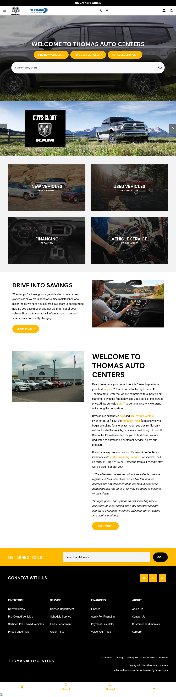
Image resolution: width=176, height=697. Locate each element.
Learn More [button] (24, 328)
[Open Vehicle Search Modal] (171, 10)
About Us (137, 609)
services (136, 457)
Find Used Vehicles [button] (87, 54)
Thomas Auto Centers (157, 665)
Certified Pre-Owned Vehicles (26, 624)
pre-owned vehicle (142, 416)
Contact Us (138, 616)
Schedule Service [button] (124, 54)
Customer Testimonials (146, 624)
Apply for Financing (103, 616)
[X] (153, 578)
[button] (3, 129)
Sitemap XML (133, 657)
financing (123, 457)
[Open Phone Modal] (101, 10)
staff (122, 403)
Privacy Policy (149, 657)
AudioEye (163, 657)
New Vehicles (16, 609)
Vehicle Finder (131, 420)
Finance (95, 609)
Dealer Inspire (161, 670)
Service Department (62, 609)
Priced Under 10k (18, 631)
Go (159, 557)
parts (113, 457)
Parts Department (61, 624)
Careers (137, 631)
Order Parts (57, 631)
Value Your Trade (101, 631)
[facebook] (144, 578)
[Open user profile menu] (164, 10)
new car (108, 389)
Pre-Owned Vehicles (20, 616)
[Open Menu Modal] (5, 10)
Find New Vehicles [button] (50, 54)
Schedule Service (60, 616)
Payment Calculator (102, 624)
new (122, 416)
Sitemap (119, 657)
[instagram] (162, 578)
